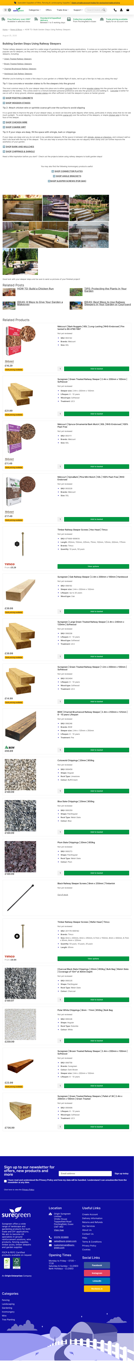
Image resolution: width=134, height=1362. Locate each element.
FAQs (84, 1237)
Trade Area (62, 10)
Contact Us (87, 1234)
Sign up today (122, 1173)
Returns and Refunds (92, 1222)
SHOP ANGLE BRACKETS (68, 176)
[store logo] (18, 10)
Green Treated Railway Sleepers (18, 59)
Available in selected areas (19, 20)
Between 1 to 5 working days (52, 20)
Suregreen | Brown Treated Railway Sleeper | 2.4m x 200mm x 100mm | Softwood (92, 1052)
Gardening (7, 1308)
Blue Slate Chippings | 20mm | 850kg (76, 801)
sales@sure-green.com (65, 1241)
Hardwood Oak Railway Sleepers (18, 74)
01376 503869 (61, 1237)
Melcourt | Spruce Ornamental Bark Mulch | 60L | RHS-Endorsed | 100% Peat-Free (93, 425)
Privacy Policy (89, 1245)
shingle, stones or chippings (99, 137)
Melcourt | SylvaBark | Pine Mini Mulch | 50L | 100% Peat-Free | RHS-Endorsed (91, 478)
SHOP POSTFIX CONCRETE (19, 98)
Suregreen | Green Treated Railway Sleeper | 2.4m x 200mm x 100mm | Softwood (92, 380)
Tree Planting (8, 1319)
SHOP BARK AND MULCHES (20, 146)
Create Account (90, 1214)
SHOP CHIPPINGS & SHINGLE (20, 151)
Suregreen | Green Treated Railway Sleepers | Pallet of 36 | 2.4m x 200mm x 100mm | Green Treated (90, 1097)
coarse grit (67, 115)
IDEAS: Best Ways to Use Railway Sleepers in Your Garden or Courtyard (107, 303)
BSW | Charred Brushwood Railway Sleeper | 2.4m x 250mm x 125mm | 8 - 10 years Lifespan (92, 713)
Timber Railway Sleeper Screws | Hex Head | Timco (83, 529)
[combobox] (96, 10)
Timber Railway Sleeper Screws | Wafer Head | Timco (84, 922)
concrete (68, 88)
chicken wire (114, 115)
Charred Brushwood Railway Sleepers (20, 69)
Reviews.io (97, 1288)
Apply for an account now (117, 20)
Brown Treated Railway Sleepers (18, 64)
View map (59, 1230)
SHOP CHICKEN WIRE (16, 122)
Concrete (114, 91)
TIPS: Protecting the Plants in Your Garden (105, 289)
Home (5, 29)
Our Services (88, 1226)
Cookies (86, 1249)
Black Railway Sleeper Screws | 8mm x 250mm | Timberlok (86, 883)
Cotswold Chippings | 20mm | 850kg (76, 760)
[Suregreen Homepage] (16, 1221)
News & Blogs (16, 29)
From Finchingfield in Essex (84, 20)
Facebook (97, 1265)
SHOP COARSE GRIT (16, 127)
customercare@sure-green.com (64, 1246)
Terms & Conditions (92, 1241)
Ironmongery (8, 1311)
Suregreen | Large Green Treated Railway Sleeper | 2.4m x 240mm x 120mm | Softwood (91, 623)
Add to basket (96, 369)
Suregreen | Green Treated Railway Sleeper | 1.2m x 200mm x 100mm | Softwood (92, 668)
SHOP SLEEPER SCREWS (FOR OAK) (68, 181)
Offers (49, 10)
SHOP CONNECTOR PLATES (69, 171)
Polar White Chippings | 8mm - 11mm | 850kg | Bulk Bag (85, 1010)
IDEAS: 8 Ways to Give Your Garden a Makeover (40, 303)
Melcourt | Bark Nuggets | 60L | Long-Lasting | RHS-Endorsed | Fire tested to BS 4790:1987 (91, 327)
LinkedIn (97, 1281)
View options (93, 566)
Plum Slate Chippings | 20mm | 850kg (76, 842)
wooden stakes (93, 88)
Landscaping (8, 1304)
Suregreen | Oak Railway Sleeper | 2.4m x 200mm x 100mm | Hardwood (93, 576)
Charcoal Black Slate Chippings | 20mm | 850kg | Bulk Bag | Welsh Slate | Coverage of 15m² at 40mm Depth (93, 970)
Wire (4, 1315)
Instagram (97, 1273)
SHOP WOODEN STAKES (18, 103)
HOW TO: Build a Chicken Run (35, 288)
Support (78, 10)
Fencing (6, 1300)
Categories (34, 10)
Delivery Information (92, 1218)
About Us (87, 1230)
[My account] (121, 10)
